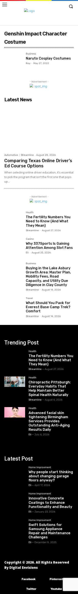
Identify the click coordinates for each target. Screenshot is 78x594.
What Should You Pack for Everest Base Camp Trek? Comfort (48, 307)
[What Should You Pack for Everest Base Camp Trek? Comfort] (13, 306)
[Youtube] (44, 589)
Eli (27, 252)
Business (31, 54)
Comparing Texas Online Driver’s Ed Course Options (38, 163)
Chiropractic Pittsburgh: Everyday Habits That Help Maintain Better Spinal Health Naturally (50, 388)
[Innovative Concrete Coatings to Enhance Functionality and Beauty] (14, 498)
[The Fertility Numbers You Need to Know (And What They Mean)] (13, 220)
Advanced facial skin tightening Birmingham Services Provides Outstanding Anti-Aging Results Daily (49, 421)
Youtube (56, 589)
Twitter (31, 589)
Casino (30, 239)
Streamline (27, 155)
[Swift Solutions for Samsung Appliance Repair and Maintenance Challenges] (14, 524)
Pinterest (56, 579)
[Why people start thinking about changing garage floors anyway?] (14, 471)
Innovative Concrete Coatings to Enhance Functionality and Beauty (50, 502)
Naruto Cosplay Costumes (48, 58)
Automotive (11, 155)
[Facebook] (15, 579)
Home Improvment (40, 467)
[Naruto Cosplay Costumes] (13, 62)
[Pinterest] (43, 579)
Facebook (29, 579)
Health (30, 212)
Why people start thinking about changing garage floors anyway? (51, 476)
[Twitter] (20, 589)
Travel (29, 298)
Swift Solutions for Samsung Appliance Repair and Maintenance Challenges (49, 531)
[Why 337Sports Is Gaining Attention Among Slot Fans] (13, 247)
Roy (28, 63)
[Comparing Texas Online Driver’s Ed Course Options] (39, 128)
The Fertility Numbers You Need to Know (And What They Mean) (48, 221)
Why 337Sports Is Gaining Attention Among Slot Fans (49, 245)
